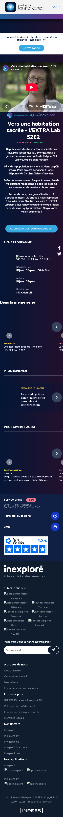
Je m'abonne (31, 48)
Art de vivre (24, 142)
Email (7, 526)
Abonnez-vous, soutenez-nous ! (31, 228)
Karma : (28, 477)
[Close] (3, 7)
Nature (38, 142)
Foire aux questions (17, 515)
